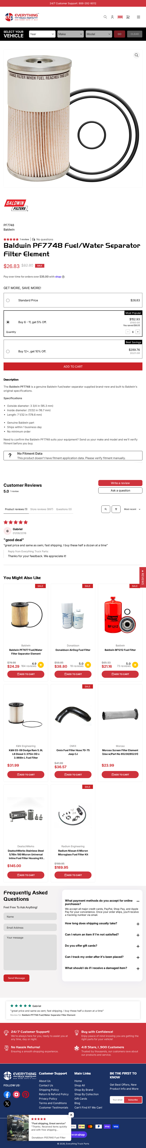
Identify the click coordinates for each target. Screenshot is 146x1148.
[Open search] (105, 509)
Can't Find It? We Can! (88, 1107)
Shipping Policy (49, 1089)
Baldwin (25, 645)
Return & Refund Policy (54, 1094)
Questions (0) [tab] (64, 509)
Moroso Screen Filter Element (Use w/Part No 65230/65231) (120, 752)
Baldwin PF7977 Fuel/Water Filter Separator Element (25, 651)
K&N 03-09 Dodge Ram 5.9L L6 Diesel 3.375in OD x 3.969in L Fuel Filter (26, 754)
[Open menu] (138, 17)
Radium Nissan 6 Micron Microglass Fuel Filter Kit (73, 852)
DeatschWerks (25, 846)
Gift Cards (80, 1098)
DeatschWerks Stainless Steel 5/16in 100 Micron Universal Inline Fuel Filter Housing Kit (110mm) (26, 854)
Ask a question (120, 490)
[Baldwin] (16, 205)
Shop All (79, 1085)
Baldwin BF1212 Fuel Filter (120, 649)
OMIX (73, 746)
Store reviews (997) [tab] (41, 509)
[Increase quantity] (138, 332)
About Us (45, 1081)
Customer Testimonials (53, 1107)
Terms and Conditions (53, 1103)
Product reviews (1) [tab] (16, 509)
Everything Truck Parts (77, 1143)
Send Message (16, 978)
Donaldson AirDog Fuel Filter (73, 649)
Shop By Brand (83, 1089)
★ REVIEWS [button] (142, 577)
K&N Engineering (26, 746)
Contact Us (46, 1085)
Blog (77, 1103)
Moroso (120, 746)
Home (78, 1081)
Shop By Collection (86, 1094)
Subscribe (133, 1100)
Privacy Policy (48, 1098)
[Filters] (116, 509)
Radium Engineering (73, 846)
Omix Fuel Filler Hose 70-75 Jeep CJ (73, 752)
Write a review (120, 483)
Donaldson (73, 645)
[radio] (73, 301)
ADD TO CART (73, 366)
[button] (120, 17)
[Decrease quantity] (128, 332)
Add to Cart (27, 674)
